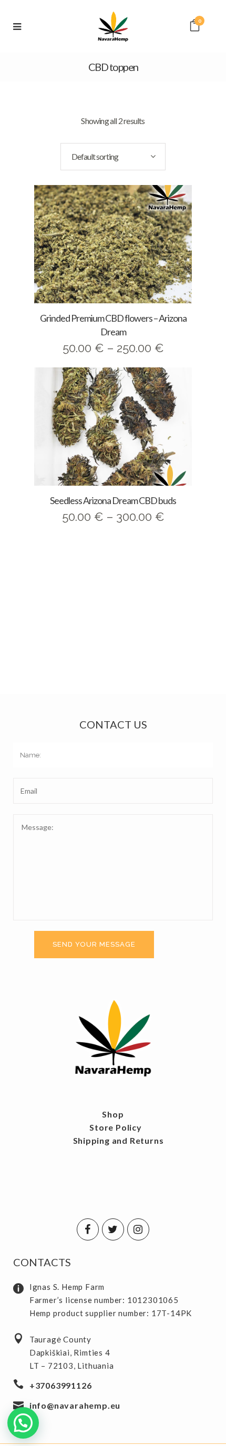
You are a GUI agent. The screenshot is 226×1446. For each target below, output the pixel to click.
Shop (113, 1114)
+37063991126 (60, 1385)
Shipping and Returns (118, 1140)
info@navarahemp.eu (74, 1405)
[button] (23, 1423)
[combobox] (113, 156)
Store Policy (115, 1127)
